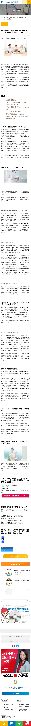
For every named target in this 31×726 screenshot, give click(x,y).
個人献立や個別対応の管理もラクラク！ (17, 102)
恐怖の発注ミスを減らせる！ (14, 106)
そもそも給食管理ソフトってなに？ (14, 99)
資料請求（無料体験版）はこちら (15, 496)
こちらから (16, 531)
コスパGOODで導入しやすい (14, 111)
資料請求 (19, 724)
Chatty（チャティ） (20, 524)
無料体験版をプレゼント (11, 118)
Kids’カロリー (11, 518)
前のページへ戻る (15, 556)
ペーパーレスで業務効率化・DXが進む (15, 115)
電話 (4, 724)
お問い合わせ (11, 724)
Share (4, 548)
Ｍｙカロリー (19, 520)
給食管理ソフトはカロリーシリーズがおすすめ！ (17, 116)
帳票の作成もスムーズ (12, 104)
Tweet (4, 550)
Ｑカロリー (20, 522)
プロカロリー (20, 516)
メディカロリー (18, 515)
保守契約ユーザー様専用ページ (15, 636)
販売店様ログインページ (15, 641)
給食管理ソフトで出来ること (13, 101)
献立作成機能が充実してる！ (13, 113)
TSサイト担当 (22, 38)
